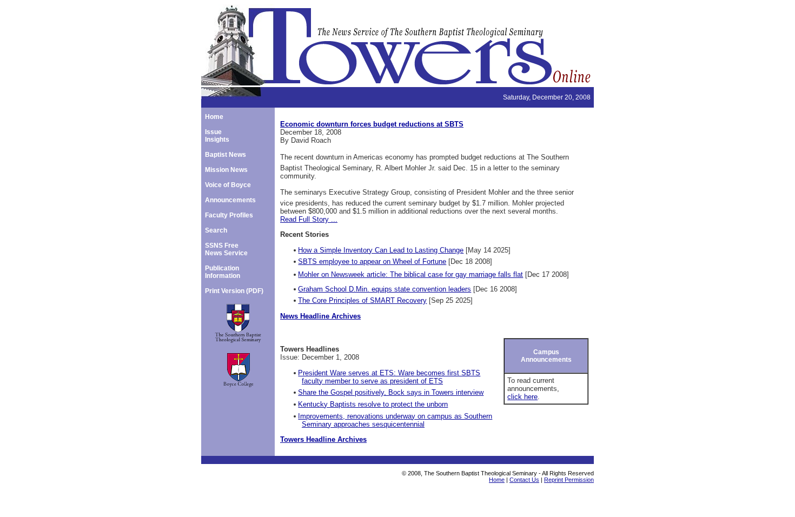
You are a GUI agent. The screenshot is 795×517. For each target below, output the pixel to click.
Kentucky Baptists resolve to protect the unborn (373, 404)
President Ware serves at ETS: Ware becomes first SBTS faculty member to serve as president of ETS (389, 377)
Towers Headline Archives (323, 439)
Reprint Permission (569, 479)
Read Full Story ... (308, 219)
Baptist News (225, 154)
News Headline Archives (320, 316)
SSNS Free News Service (226, 249)
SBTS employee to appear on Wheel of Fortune (372, 261)
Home (214, 117)
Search (216, 230)
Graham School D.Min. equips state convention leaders (384, 289)
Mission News (226, 170)
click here (522, 397)
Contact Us (524, 479)
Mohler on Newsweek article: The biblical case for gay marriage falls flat (410, 274)
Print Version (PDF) (234, 291)
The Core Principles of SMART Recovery (362, 300)
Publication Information (222, 272)
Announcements (230, 200)
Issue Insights (217, 135)
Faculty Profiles (229, 215)
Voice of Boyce (228, 185)
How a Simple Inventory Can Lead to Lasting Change (380, 250)
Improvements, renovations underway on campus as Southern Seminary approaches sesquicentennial (395, 420)
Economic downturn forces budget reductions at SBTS (371, 124)
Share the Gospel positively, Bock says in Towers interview (390, 392)
